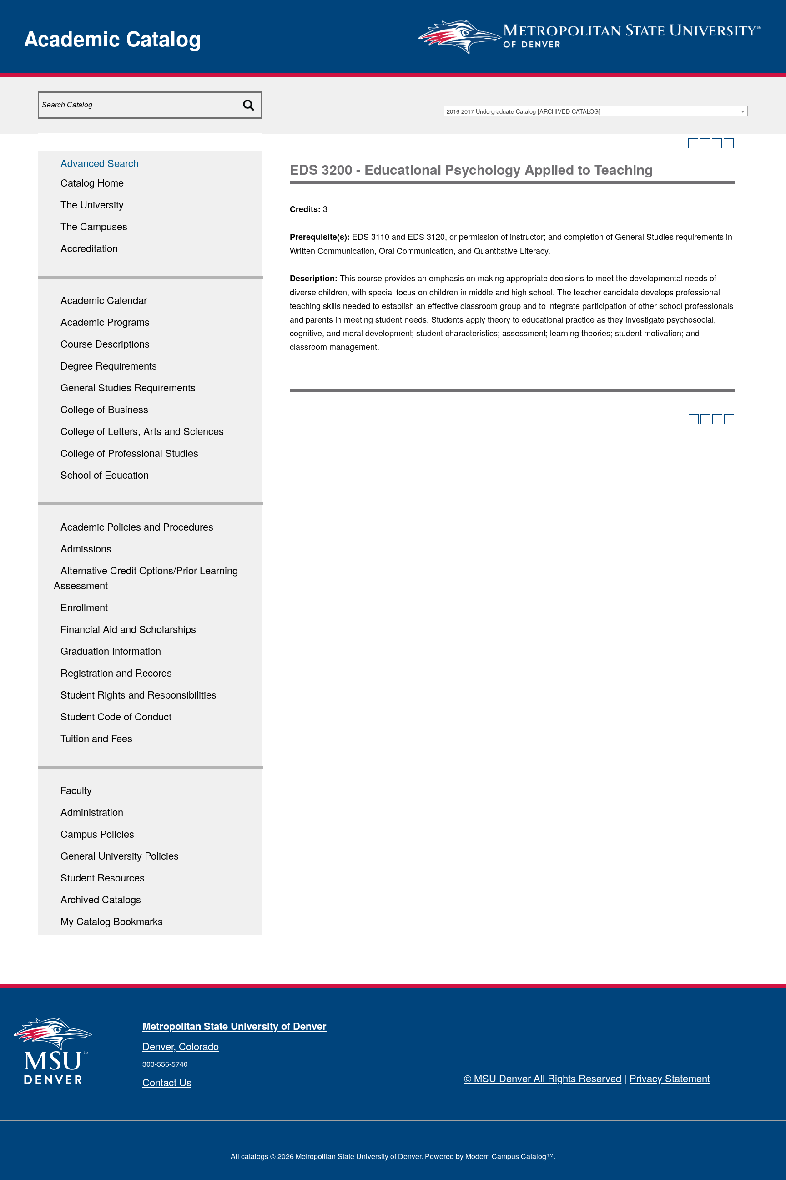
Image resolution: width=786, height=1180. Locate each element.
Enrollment (84, 607)
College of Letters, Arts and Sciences (142, 431)
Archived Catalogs (100, 899)
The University (92, 204)
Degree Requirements (108, 365)
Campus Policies (97, 833)
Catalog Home (92, 182)
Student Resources (102, 877)
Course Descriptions (105, 343)
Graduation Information (110, 650)
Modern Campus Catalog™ (509, 1156)
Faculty (76, 790)
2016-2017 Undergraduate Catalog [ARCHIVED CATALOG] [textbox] (523, 111)
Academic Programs (105, 321)
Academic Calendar (103, 300)
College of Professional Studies (129, 453)
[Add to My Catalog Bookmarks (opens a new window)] (693, 143)
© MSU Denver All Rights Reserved (542, 1078)
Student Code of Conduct (115, 716)
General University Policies (119, 855)
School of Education (104, 474)
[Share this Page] (705, 143)
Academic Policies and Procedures (136, 526)
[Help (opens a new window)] (729, 143)
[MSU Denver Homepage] (589, 34)
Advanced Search (99, 163)
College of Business (104, 409)
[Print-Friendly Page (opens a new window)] (717, 143)
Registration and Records (116, 672)
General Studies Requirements (128, 387)
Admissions (85, 548)
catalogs (254, 1156)
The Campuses (93, 226)
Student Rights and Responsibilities (138, 694)
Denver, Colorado (180, 1046)
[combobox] (596, 111)
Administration (91, 812)
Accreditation (89, 248)
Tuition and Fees (96, 738)
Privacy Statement (670, 1078)
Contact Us (166, 1082)
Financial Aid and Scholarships (128, 629)
